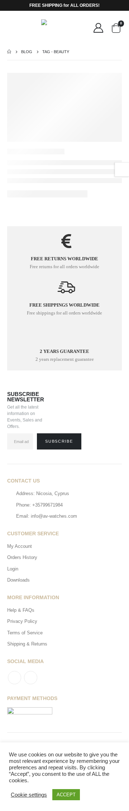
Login (12, 569)
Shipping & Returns (27, 644)
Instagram (30, 677)
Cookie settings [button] (29, 795)
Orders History (22, 557)
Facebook (14, 677)
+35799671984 (47, 505)
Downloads (18, 580)
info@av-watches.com (54, 516)
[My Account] (98, 27)
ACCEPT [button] (66, 794)
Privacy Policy (22, 621)
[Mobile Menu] (12, 27)
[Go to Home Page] (9, 52)
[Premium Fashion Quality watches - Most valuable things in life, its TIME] (64, 27)
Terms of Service (25, 632)
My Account (19, 546)
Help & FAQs (20, 610)
